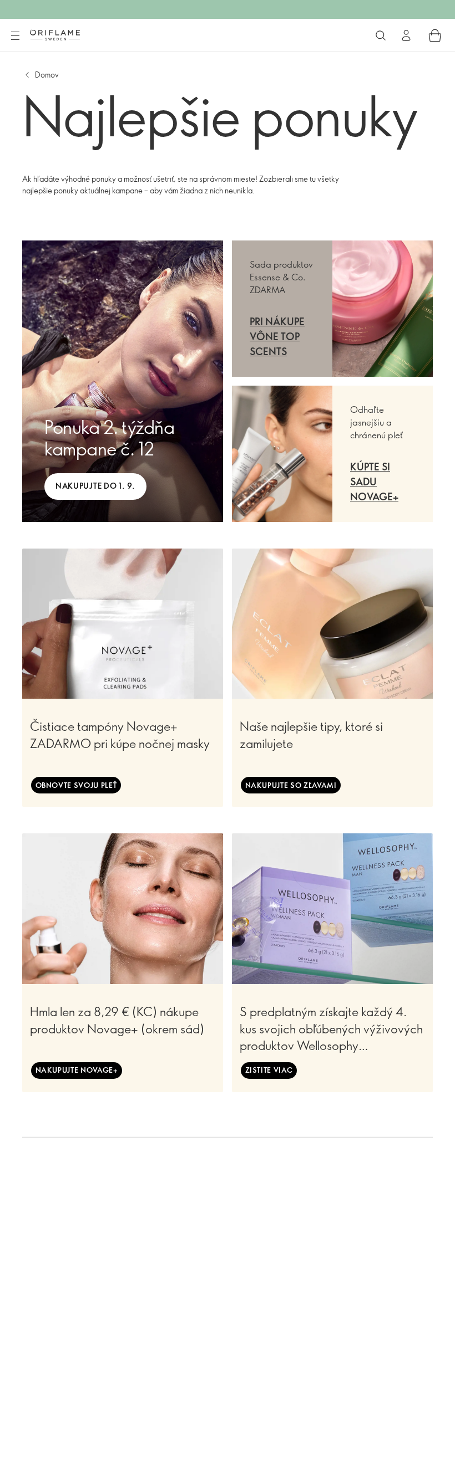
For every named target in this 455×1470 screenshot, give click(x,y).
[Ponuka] (15, 36)
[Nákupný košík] (435, 35)
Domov (47, 74)
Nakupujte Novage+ (77, 1070)
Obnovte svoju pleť (76, 785)
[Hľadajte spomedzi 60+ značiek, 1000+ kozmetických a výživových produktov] (380, 35)
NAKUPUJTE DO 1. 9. (95, 485)
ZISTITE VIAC (269, 1070)
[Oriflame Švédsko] (55, 35)
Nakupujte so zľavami (291, 785)
